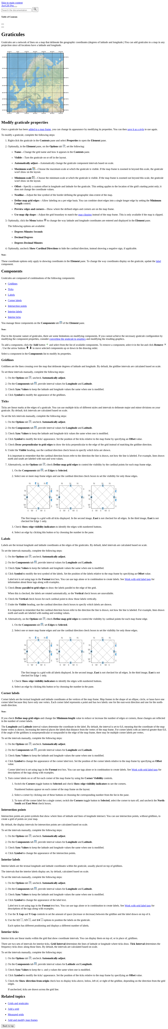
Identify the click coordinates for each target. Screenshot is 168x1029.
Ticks (10, 289)
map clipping (85, 214)
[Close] (2, 24)
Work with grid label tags (138, 579)
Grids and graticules (18, 1003)
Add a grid (13, 1009)
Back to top (8, 1026)
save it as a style (135, 129)
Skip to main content (12, 2)
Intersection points (17, 306)
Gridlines (12, 283)
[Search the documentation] (35, 9)
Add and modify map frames (23, 1020)
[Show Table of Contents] (2, 27)
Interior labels (15, 311)
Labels (11, 294)
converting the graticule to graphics (67, 339)
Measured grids (16, 1014)
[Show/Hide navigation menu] (15, 6)
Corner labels (15, 300)
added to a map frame (40, 129)
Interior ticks (14, 317)
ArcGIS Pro (7, 5)
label (158, 261)
